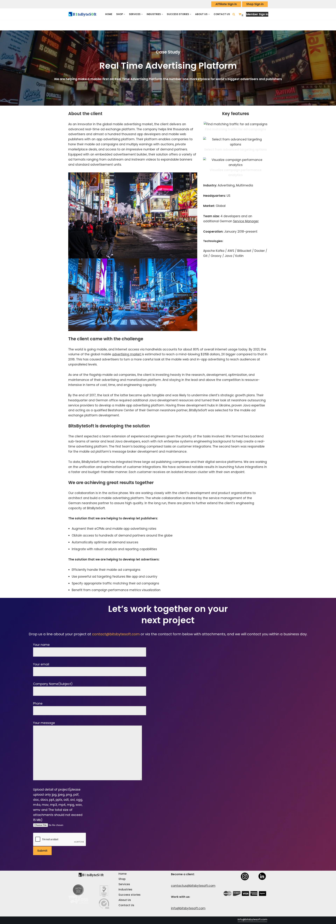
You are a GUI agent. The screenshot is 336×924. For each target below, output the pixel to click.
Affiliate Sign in (226, 4)
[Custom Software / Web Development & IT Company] (83, 14)
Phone (38, 703)
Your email (41, 664)
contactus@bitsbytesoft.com (193, 886)
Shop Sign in (255, 4)
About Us (124, 900)
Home (108, 14)
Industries (125, 889)
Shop (121, 879)
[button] (124, 14)
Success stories (129, 895)
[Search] (233, 14)
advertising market (127, 354)
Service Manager (246, 221)
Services (124, 884)
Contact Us (222, 14)
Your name (41, 645)
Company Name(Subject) (52, 684)
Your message (44, 723)
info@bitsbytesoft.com (188, 908)
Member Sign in (257, 14)
